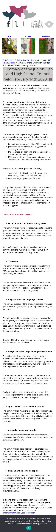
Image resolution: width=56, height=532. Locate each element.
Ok (28, 528)
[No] (52, 523)
